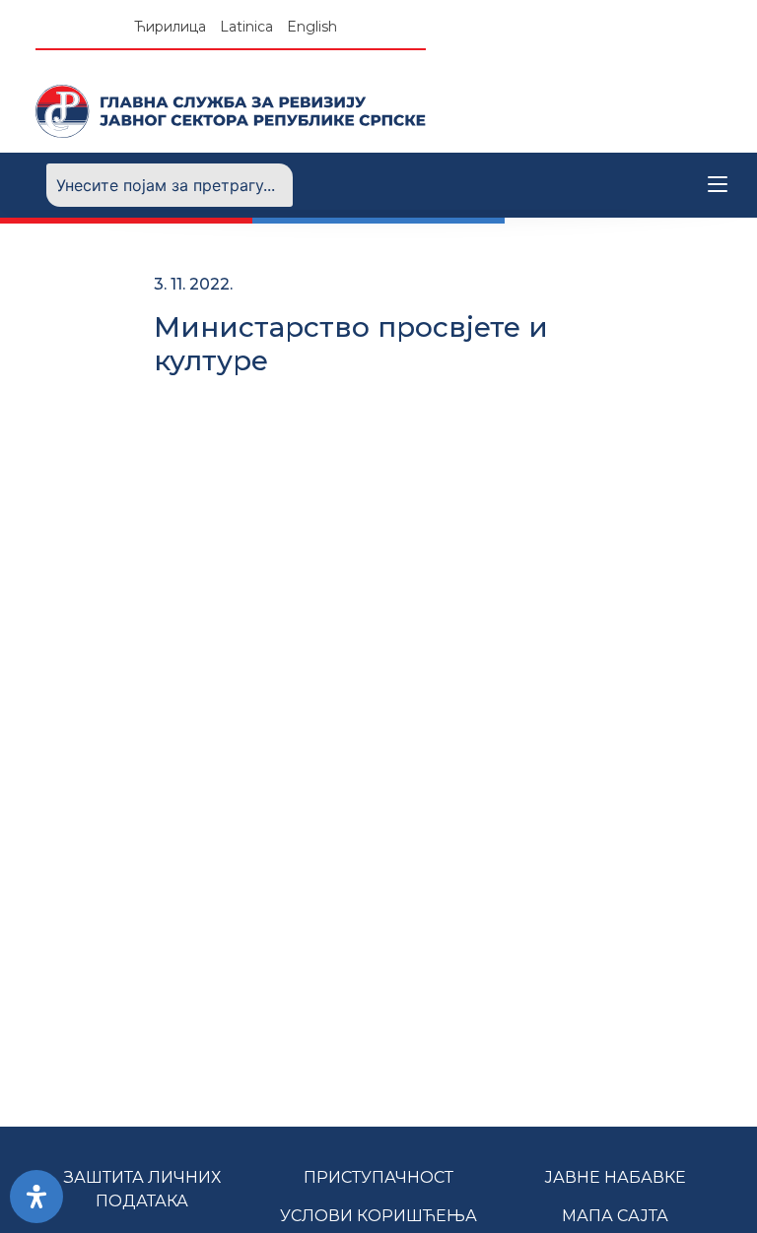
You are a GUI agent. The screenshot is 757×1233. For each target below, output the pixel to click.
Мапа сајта (615, 1215)
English (312, 26)
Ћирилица (170, 26)
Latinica (246, 26)
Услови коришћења (378, 1215)
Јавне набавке (615, 1177)
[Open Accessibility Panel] (36, 1196)
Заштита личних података (142, 1189)
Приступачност (378, 1177)
